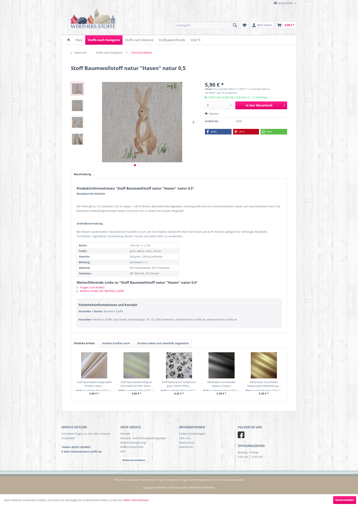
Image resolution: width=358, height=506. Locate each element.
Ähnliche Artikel (84, 343)
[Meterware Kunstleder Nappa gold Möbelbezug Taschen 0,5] (263, 365)
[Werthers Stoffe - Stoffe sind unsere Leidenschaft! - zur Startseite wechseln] (93, 19)
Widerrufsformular (132, 447)
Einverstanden (344, 500)
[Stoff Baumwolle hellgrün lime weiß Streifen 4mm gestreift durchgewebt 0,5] (136, 365)
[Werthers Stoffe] (69, 40)
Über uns (185, 438)
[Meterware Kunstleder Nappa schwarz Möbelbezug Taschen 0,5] (221, 365)
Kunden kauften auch (116, 343)
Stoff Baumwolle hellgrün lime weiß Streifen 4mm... (136, 384)
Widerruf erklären (133, 460)
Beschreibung (82, 174)
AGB (122, 451)
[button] (218, 131)
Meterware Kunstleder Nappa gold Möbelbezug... (263, 384)
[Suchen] (235, 25)
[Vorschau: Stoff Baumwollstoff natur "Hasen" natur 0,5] (77, 88)
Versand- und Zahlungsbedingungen (143, 438)
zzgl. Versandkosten (226, 92)
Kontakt (125, 433)
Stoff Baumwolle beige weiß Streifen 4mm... (94, 384)
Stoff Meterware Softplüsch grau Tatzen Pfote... (179, 384)
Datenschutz (187, 442)
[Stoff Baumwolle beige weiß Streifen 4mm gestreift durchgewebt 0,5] (94, 365)
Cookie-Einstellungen (192, 433)
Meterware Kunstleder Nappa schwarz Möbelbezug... (221, 384)
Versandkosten (171, 479)
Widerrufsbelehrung (133, 442)
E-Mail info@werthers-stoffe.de (82, 451)
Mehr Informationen (136, 500)
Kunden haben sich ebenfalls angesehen (163, 343)
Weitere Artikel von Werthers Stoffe (101, 291)
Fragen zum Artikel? (92, 287)
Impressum (186, 447)
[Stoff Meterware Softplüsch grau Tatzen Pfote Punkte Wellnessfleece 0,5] (179, 365)
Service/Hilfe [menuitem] (285, 3)
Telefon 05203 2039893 (76, 447)
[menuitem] (206, 25)
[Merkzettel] (245, 25)
